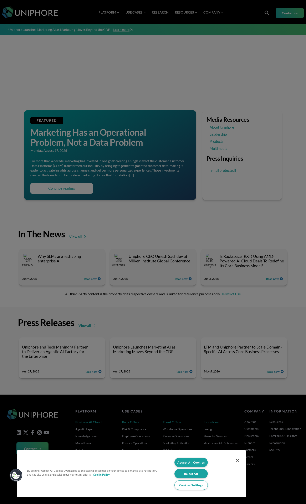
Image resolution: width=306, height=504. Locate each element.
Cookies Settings (191, 485)
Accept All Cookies (191, 462)
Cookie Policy (101, 474)
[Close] (237, 460)
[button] (16, 475)
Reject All (191, 473)
